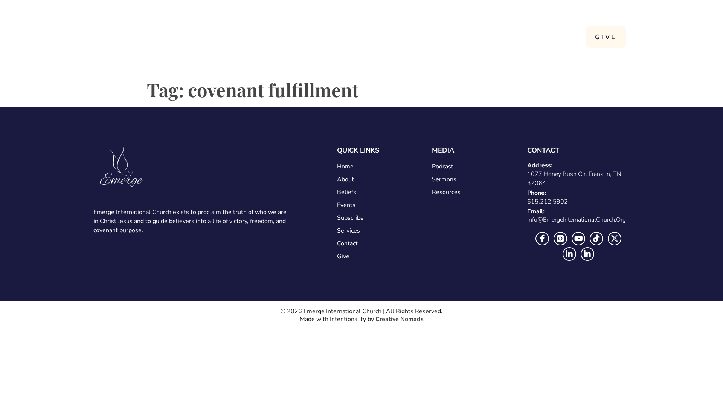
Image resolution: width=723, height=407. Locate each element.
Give (343, 256)
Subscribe (350, 218)
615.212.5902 (547, 201)
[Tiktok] (596, 238)
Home (394, 37)
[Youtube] (578, 238)
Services (492, 37)
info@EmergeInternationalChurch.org (576, 220)
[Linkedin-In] (569, 254)
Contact (541, 37)
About (438, 37)
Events (346, 205)
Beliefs (346, 192)
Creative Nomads (399, 319)
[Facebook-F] (542, 238)
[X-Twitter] (614, 238)
